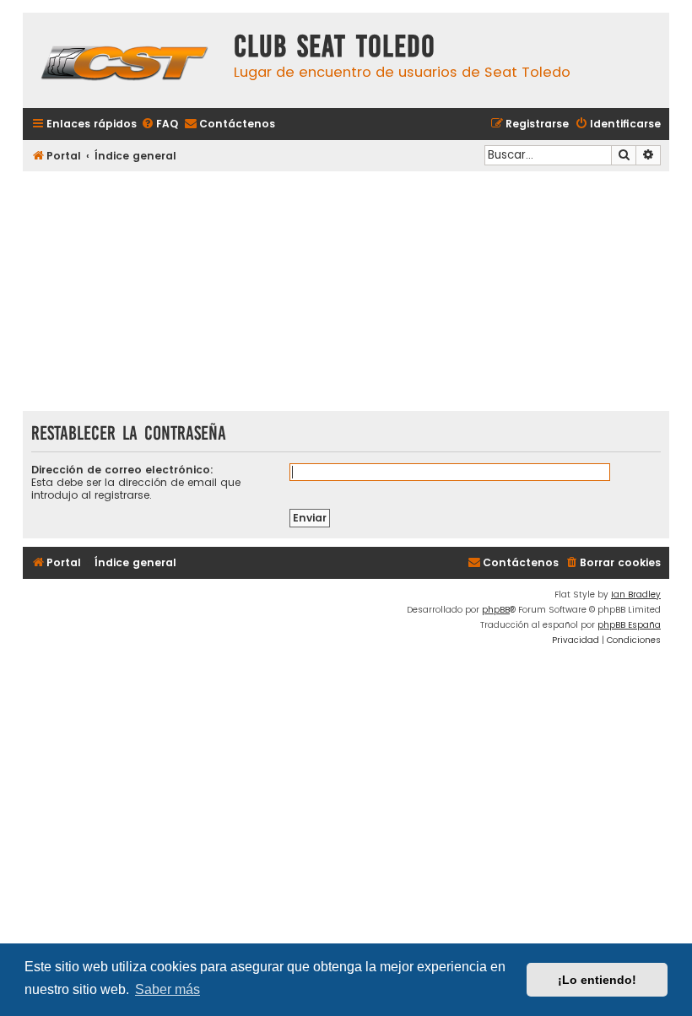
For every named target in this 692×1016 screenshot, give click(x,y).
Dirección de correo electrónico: (122, 469)
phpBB (496, 609)
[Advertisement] (346, 293)
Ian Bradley (636, 594)
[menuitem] (159, 124)
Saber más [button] (167, 989)
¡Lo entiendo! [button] (597, 979)
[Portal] (124, 60)
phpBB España (629, 625)
